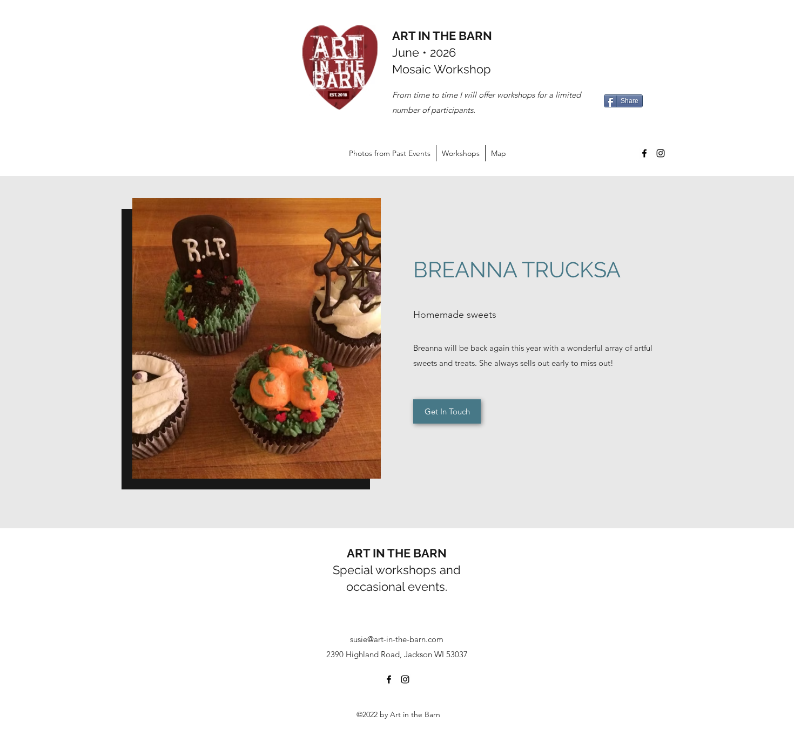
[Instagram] (660, 153)
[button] (256, 338)
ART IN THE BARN (442, 36)
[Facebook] (644, 153)
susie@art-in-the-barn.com (396, 639)
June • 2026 (424, 52)
